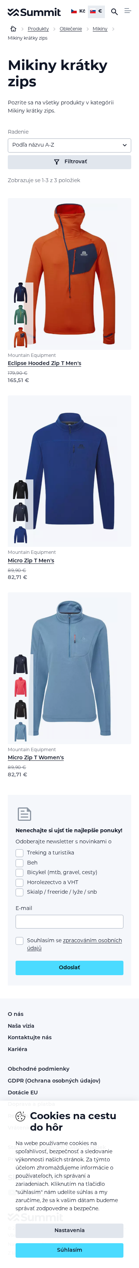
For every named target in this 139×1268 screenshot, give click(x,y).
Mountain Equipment (32, 356)
